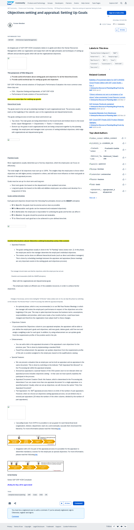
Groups (50, 3)
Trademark (50, 526)
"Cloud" (112, 60)
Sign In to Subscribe (116, 13)
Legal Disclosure (38, 526)
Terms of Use (18, 526)
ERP (29, 495)
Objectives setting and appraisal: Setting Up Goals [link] (86, 8)
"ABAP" (115, 53)
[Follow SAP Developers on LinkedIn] (125, 526)
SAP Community (12, 8)
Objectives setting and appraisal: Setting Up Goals (48, 13)
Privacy (9, 526)
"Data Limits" (94, 67)
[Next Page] (109, 69)
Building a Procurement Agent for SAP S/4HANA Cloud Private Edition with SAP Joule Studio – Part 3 (106, 82)
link (59, 429)
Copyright (28, 526)
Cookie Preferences (70, 526)
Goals (35, 495)
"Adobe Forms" (94, 56)
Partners (69, 3)
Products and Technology (36, 3)
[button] (117, 30)
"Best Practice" (94, 60)
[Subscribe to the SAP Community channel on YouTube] (121, 526)
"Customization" (106, 63)
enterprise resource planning (16, 495)
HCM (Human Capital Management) (26, 40)
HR (46, 495)
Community (20, 3)
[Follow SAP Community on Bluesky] (118, 526)
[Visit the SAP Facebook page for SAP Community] (114, 526)
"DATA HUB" (118, 63)
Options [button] (108, 16)
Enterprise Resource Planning (44, 8)
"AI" (103, 56)
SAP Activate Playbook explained (101, 104)
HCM (41, 495)
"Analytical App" (112, 56)
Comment (15, 516)
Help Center (85, 3)
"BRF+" (104, 60)
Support (58, 526)
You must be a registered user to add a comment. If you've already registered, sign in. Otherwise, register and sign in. (43, 511)
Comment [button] (79, 503)
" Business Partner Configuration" (99, 53)
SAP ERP (10, 40)
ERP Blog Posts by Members (62, 8)
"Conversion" (94, 63)
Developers (59, 3)
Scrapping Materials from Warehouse (102, 113)
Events (76, 3)
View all (92, 198)
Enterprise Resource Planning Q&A (104, 100)
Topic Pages (96, 3)
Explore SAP (113, 3)
